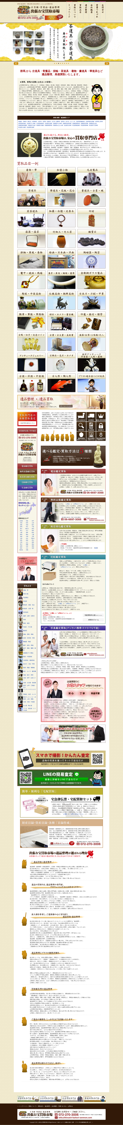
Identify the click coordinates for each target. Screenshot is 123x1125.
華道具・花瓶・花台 (29, 605)
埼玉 (27, 526)
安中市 (67, 121)
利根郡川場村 (40, 125)
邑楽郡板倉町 (76, 125)
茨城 (27, 524)
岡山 (33, 540)
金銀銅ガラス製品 (28, 653)
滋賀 (21, 536)
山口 (27, 542)
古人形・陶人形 (27, 705)
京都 (27, 536)
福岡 (21, 546)
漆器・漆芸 (26, 623)
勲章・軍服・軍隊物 (29, 667)
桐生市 (29, 121)
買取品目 (40, 1106)
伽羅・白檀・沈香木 (29, 616)
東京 (21, 528)
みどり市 (72, 121)
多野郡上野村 (99, 121)
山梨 (21, 532)
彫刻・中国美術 (27, 656)
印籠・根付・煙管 (28, 675)
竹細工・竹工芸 (27, 627)
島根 (27, 540)
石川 (27, 530)
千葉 (33, 526)
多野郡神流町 (22, 123)
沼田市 (44, 121)
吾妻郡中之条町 (57, 123)
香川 (21, 544)
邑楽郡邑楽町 (30, 127)
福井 (33, 530)
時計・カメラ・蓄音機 (29, 671)
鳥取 (21, 540)
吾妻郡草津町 (84, 123)
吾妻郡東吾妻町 (22, 125)
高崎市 (25, 121)
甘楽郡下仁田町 (31, 123)
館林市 (49, 121)
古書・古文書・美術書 (29, 682)
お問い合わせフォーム (77, 814)
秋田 (27, 522)
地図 (96, 548)
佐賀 (27, 546)
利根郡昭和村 (48, 125)
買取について (32, 1106)
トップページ (23, 1106)
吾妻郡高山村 (93, 123)
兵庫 (21, 538)
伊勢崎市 (34, 121)
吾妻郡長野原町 (67, 123)
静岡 (21, 534)
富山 (21, 530)
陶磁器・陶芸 (27, 641)
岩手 (33, 520)
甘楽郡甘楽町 (48, 123)
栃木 (33, 524)
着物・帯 (25, 590)
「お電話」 (68, 504)
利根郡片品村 (32, 125)
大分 (27, 548)
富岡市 (63, 121)
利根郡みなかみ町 (58, 125)
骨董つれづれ (62, 1106)
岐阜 (33, 532)
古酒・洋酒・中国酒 (29, 702)
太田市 (40, 121)
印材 (24, 619)
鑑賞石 (25, 630)
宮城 (21, 522)
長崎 (33, 546)
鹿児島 (21, 549)
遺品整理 (47, 1106)
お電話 (65, 814)
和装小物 (25, 594)
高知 (33, 544)
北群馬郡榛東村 (80, 121)
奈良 (27, 538)
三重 (33, 534)
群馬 (21, 526)
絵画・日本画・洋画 (29, 638)
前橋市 (20, 121)
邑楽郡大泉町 (22, 127)
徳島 (33, 542)
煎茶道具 (25, 612)
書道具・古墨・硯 (28, 608)
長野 (27, 532)
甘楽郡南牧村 (40, 123)
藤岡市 (58, 121)
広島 (21, 542)
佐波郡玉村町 (68, 125)
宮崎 (33, 548)
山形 (33, 522)
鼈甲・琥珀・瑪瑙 (28, 645)
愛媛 (27, 544)
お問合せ (70, 1106)
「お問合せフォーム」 (78, 504)
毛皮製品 (25, 597)
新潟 (33, 528)
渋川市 (54, 121)
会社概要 (54, 1106)
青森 (27, 520)
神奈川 (27, 528)
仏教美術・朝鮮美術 (29, 660)
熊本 (21, 548)
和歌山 (32, 538)
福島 (21, 524)
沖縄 (27, 549)
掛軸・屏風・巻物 (28, 634)
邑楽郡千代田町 (93, 125)
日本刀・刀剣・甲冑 (29, 664)
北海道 (21, 520)
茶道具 (25, 601)
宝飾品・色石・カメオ (29, 694)
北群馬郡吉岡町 (90, 121)
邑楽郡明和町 (84, 125)
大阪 (33, 536)
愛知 (27, 534)
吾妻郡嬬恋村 (76, 123)
